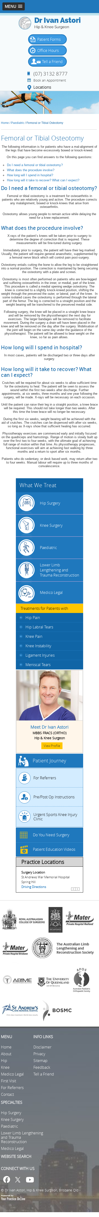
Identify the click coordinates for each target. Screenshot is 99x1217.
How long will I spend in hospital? (30, 175)
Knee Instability (38, 645)
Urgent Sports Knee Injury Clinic (55, 817)
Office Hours (48, 50)
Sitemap (40, 1060)
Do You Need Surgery (51, 834)
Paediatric (18, 123)
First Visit (8, 1080)
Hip (4, 1060)
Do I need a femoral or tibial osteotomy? (35, 165)
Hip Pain (32, 617)
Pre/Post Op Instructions (53, 797)
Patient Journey (49, 760)
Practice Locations (42, 861)
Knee (5, 1067)
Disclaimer (42, 1047)
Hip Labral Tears (39, 627)
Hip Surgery (50, 503)
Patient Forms (49, 39)
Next (77, 891)
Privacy (39, 1053)
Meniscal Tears (37, 664)
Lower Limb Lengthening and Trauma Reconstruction (59, 570)
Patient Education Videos (54, 849)
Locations (42, 87)
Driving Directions (33, 887)
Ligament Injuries (40, 655)
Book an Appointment (49, 80)
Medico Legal (51, 592)
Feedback (41, 1067)
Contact (7, 1094)
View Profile (52, 746)
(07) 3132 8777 (50, 73)
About (6, 1053)
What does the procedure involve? (30, 170)
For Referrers (44, 778)
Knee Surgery (51, 525)
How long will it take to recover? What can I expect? (43, 180)
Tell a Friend (52, 61)
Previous (73, 891)
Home (5, 123)
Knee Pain (33, 636)
